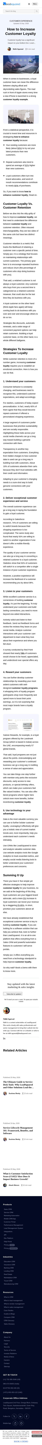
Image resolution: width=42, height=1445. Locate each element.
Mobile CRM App (10, 1219)
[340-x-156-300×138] (12, 4)
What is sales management (13, 1307)
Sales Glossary (9, 1324)
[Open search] (37, 11)
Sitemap (7, 1366)
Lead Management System (13, 1228)
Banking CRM (9, 1268)
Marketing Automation (11, 1215)
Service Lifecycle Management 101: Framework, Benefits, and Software (21, 1121)
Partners (7, 1340)
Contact (6, 1363)
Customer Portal (9, 1222)
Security (7, 1347)
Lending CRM (9, 1271)
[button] (35, 4)
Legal (6, 1344)
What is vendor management (14, 1304)
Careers (7, 1360)
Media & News (9, 1357)
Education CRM (9, 1261)
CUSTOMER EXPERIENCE (21, 21)
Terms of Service (10, 1350)
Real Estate (8, 1274)
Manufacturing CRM (11, 1284)
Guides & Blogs (9, 1314)
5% (24, 898)
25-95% (20, 905)
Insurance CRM (9, 1265)
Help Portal (8, 1241)
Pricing (9, 1245)
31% (27, 165)
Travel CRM (8, 1281)
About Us (7, 1337)
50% (19, 148)
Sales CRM (8, 1209)
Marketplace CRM (10, 1277)
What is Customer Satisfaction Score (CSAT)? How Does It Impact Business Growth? (21, 1167)
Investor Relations (10, 1353)
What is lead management (13, 1300)
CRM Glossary (9, 1320)
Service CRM (8, 1212)
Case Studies (8, 1310)
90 (16, 186)
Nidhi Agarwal (8, 1019)
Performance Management (13, 1225)
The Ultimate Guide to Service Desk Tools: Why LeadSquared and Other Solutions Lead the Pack (21, 1075)
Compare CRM (9, 1317)
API (5, 1235)
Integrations (8, 1231)
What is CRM (8, 1297)
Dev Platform (8, 1238)
